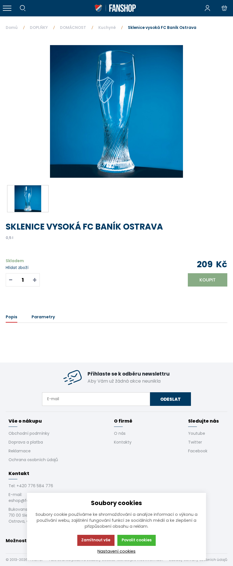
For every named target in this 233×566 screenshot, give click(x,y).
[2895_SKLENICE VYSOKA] (116, 111)
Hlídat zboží (17, 267)
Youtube (196, 433)
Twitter (195, 442)
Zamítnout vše (95, 540)
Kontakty (123, 442)
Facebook (197, 451)
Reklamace (20, 451)
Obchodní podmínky (29, 433)
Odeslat (170, 399)
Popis (11, 317)
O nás (120, 433)
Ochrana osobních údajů (33, 460)
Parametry (43, 317)
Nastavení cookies (116, 551)
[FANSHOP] (115, 8)
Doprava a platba (26, 442)
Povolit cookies (137, 540)
